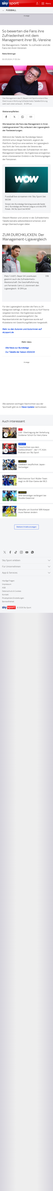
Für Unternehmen (11, 566)
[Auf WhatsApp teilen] (22, 116)
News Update (28, 407)
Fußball (11, 10)
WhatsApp (32, 552)
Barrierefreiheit (8, 601)
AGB (4, 588)
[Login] (37, 3)
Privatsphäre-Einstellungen (13, 598)
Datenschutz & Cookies (11, 591)
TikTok (15, 552)
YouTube (26, 552)
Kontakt (5, 595)
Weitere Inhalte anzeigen (26, 527)
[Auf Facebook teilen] (6, 116)
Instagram (21, 552)
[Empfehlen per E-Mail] (31, 116)
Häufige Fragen (8, 581)
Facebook (10, 552)
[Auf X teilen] (14, 116)
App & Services (9, 572)
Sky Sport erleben (11, 560)
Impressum (6, 584)
